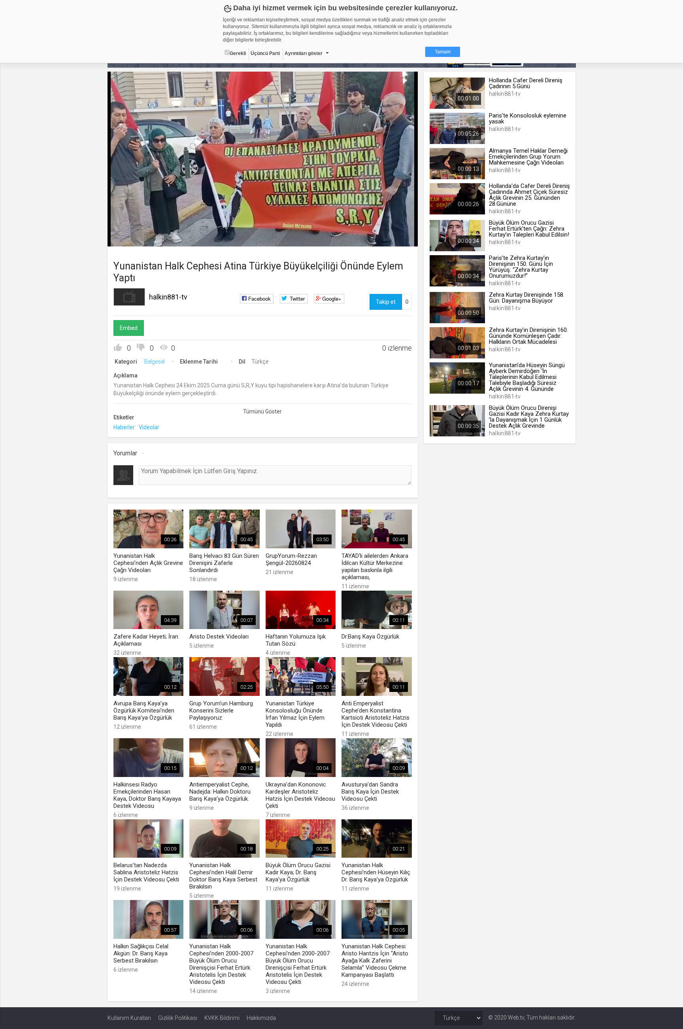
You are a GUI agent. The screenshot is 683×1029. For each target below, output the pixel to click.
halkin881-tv (168, 297)
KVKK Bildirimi (222, 1018)
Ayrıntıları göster (304, 53)
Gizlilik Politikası (177, 1018)
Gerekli (238, 53)
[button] (133, 236)
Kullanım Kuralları (129, 1018)
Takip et (386, 302)
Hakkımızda (261, 1018)
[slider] (262, 224)
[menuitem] (372, 237)
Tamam (443, 52)
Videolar (149, 427)
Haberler (124, 427)
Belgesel (154, 361)
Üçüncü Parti (265, 53)
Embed (129, 328)
